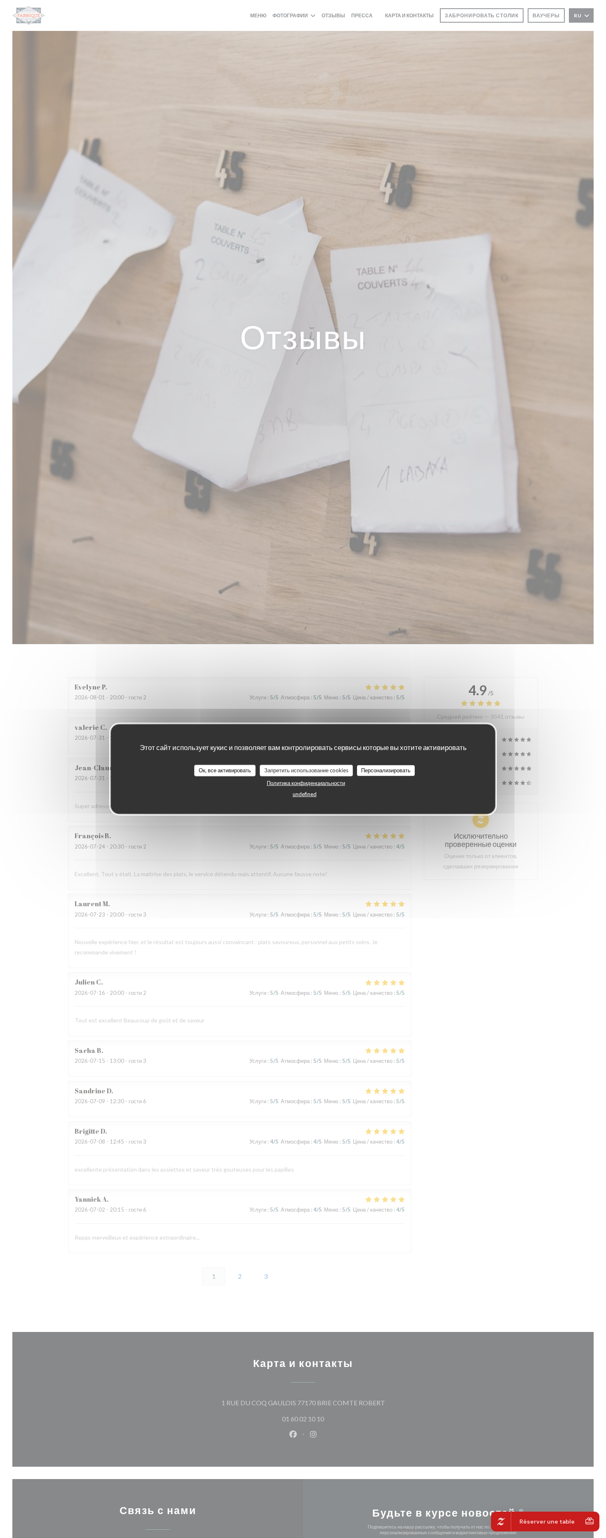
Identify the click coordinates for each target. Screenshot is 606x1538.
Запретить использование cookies (306, 770)
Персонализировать (386, 770)
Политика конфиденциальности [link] (306, 782)
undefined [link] (305, 793)
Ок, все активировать (225, 770)
